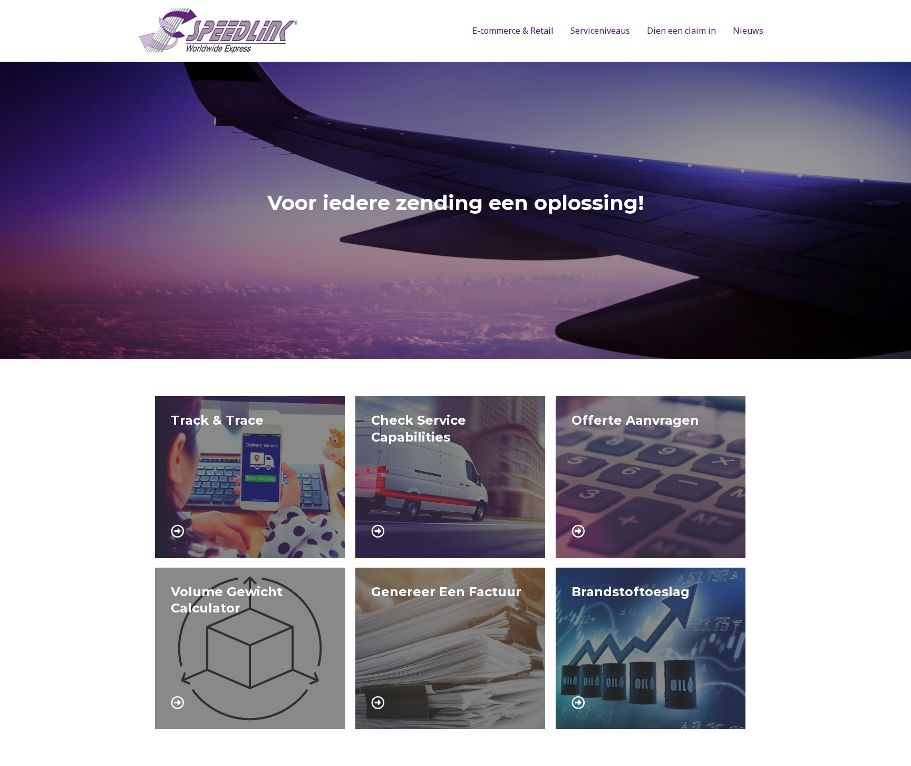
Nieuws (748, 30)
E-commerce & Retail (513, 30)
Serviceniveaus (600, 30)
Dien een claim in (681, 30)
